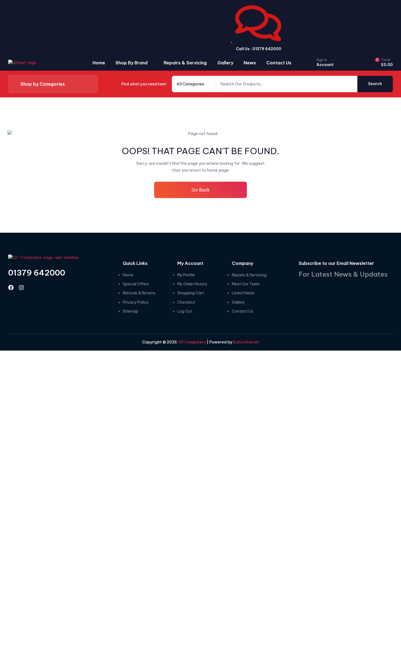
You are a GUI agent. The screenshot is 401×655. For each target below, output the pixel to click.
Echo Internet (246, 342)
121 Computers (191, 342)
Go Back (200, 190)
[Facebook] (11, 287)
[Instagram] (21, 287)
